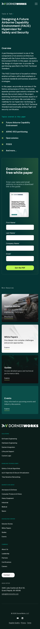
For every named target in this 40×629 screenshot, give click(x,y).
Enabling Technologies (10, 463)
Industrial (5, 502)
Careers (4, 566)
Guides (4, 532)
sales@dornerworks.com (10, 594)
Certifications (6, 562)
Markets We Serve (8, 485)
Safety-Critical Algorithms (11, 468)
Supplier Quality (14, 623)
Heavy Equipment (8, 498)
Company (5, 544)
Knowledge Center (8, 519)
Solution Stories (7, 524)
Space (4, 511)
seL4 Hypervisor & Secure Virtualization (15, 473)
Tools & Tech (7, 14)
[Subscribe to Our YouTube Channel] (18, 618)
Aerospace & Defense (9, 490)
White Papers (6, 528)
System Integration (8, 447)
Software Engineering (9, 439)
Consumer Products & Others (12, 494)
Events (4, 536)
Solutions (5, 433)
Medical (4, 507)
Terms (29, 623)
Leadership (5, 553)
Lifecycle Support (8, 451)
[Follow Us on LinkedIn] (22, 618)
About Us (5, 549)
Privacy (23, 623)
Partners (5, 558)
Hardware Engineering (9, 443)
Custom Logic (6, 456)
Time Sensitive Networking (11, 477)
